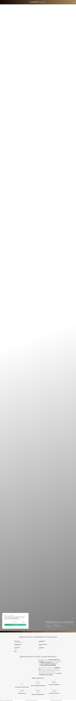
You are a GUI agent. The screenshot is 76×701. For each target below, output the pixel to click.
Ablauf (28, 631)
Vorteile (24, 631)
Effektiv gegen (3, 347)
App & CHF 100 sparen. (37, 2)
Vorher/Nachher (34, 631)
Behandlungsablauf (4, 349)
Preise (52, 631)
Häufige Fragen (3, 352)
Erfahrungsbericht (46, 631)
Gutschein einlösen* (67, 693)
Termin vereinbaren (15, 624)
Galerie (2, 346)
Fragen (40, 631)
